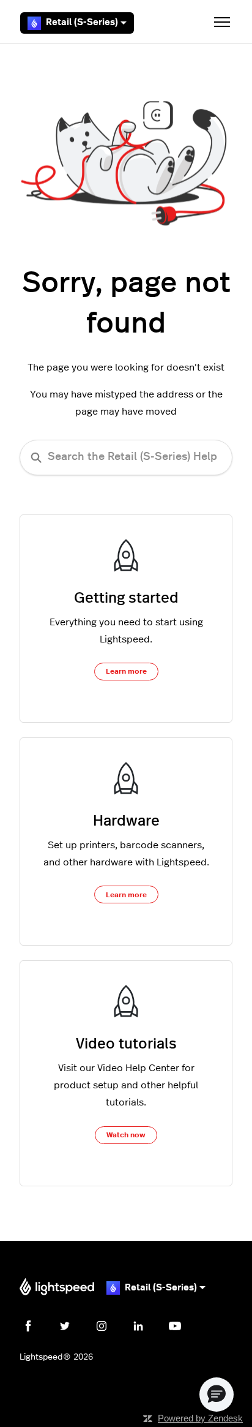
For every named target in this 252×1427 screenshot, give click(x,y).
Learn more (126, 671)
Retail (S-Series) (82, 22)
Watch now (126, 1135)
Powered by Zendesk (200, 1418)
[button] (216, 1394)
